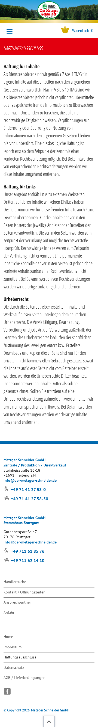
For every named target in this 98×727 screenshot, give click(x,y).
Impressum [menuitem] (13, 646)
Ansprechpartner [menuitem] (17, 602)
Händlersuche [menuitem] (15, 581)
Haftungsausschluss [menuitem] (20, 657)
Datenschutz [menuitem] (14, 667)
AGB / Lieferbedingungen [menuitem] (24, 677)
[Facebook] (9, 691)
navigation (10, 31)
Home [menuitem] (8, 636)
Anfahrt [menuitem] (10, 612)
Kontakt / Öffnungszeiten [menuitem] (24, 592)
